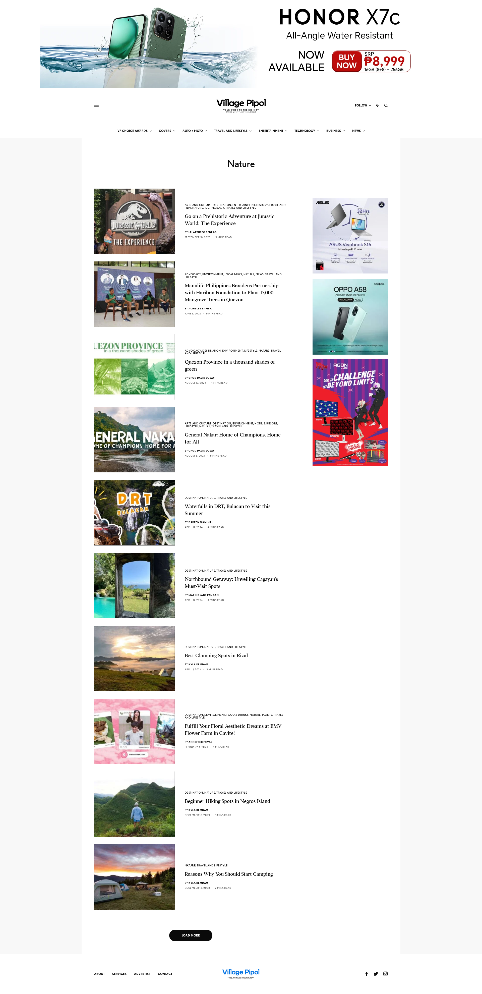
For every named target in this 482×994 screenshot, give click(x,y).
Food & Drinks (237, 714)
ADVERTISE (142, 974)
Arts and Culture (198, 205)
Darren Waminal (201, 522)
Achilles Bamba (200, 308)
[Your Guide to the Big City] (241, 105)
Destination (222, 205)
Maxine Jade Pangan (204, 594)
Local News (234, 274)
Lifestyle (251, 350)
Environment (212, 274)
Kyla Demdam (198, 664)
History (262, 205)
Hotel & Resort (266, 423)
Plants (267, 714)
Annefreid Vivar (200, 741)
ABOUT (99, 974)
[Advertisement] (350, 566)
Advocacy (193, 274)
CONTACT (165, 974)
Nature (197, 207)
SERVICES (119, 974)
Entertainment (243, 205)
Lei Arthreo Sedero (202, 232)
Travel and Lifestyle (240, 207)
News (260, 274)
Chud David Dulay (202, 377)
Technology (214, 207)
